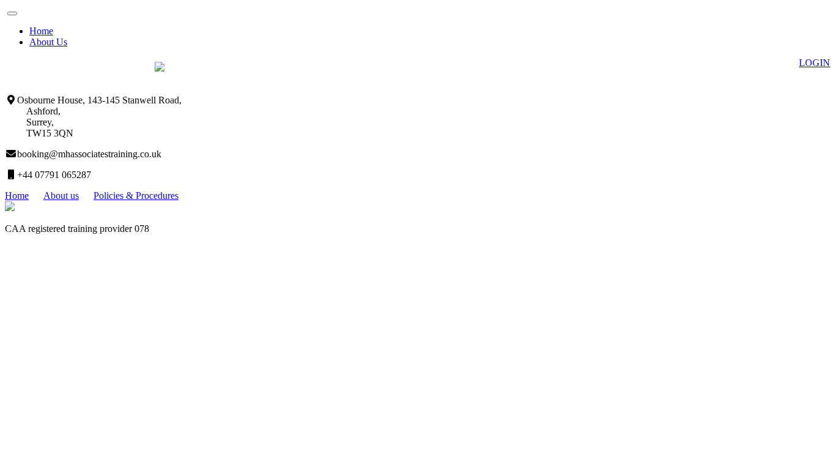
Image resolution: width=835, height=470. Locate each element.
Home (41, 31)
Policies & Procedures (136, 195)
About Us (48, 42)
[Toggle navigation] (12, 13)
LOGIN (814, 63)
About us (61, 195)
